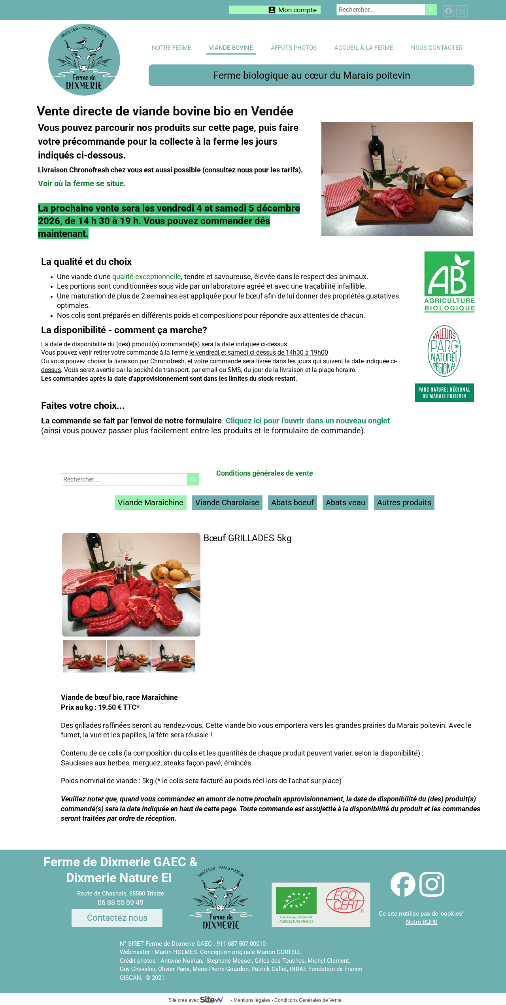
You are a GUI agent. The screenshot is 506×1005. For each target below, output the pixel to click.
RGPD (430, 922)
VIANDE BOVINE (231, 47)
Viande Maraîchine (150, 503)
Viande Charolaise (227, 503)
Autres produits (404, 503)
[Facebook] (448, 11)
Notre (414, 922)
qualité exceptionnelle (146, 276)
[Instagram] (462, 11)
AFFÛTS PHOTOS (294, 47)
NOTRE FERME (171, 47)
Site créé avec (184, 1000)
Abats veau (345, 503)
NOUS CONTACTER (437, 47)
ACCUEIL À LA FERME (363, 47)
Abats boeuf (292, 503)
